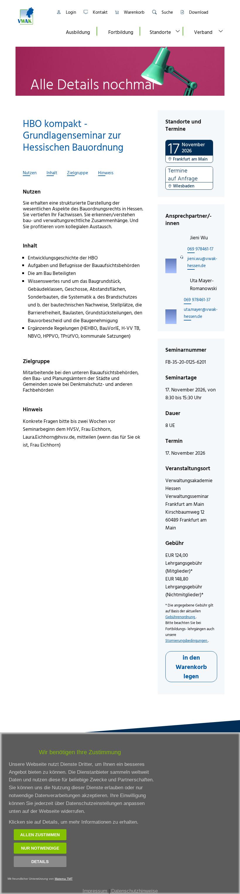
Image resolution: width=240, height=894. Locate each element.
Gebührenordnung (180, 617)
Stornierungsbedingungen (186, 640)
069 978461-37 (197, 299)
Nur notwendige (40, 848)
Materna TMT (64, 878)
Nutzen (30, 172)
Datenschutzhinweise (134, 891)
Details (40, 861)
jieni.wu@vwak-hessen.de (202, 262)
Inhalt (52, 172)
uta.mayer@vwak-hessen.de (200, 313)
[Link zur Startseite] (33, 16)
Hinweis (105, 172)
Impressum (95, 891)
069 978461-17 (200, 248)
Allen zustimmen (40, 834)
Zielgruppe (77, 172)
